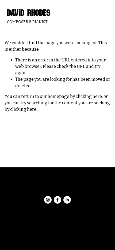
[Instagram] (48, 200)
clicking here (89, 96)
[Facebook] (57, 200)
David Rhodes (28, 13)
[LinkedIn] (67, 200)
